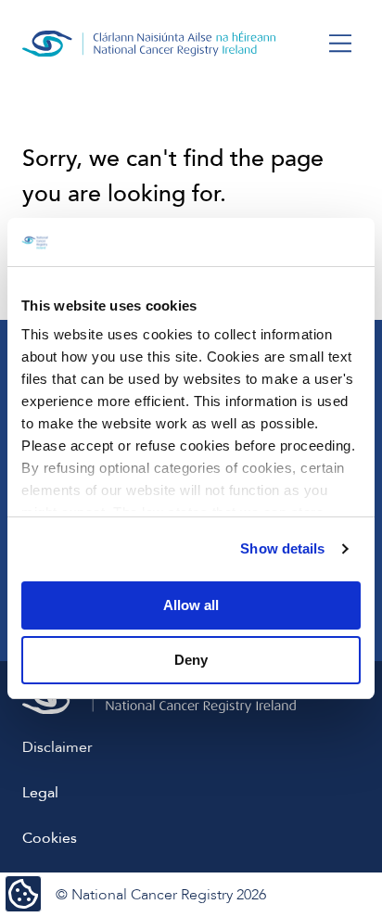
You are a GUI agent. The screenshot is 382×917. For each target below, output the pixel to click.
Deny (191, 660)
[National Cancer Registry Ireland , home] (149, 44)
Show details (282, 548)
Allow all (191, 605)
